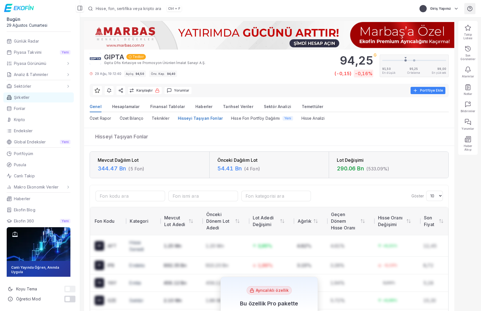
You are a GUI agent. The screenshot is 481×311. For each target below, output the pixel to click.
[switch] (69, 289)
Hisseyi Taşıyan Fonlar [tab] (200, 118)
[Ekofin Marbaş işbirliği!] (269, 35)
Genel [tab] (96, 106)
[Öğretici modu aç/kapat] (69, 299)
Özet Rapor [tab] (100, 118)
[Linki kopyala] (120, 90)
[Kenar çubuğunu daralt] (80, 8)
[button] (227, 8)
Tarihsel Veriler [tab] (238, 106)
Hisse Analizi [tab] (313, 118)
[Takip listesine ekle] (97, 90)
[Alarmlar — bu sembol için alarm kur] (109, 90)
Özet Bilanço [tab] (132, 118)
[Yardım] (469, 8)
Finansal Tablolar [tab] (167, 106)
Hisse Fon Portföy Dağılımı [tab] (261, 118)
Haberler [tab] (203, 106)
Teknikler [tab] (160, 118)
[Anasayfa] (19, 7)
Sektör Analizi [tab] (277, 106)
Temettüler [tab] (312, 106)
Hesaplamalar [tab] (126, 106)
